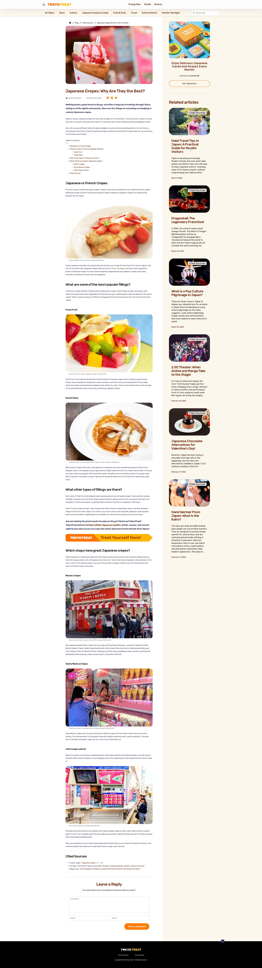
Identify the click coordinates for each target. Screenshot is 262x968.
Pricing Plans (134, 4)
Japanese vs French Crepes (80, 146)
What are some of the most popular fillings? (86, 149)
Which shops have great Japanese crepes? (86, 161)
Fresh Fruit (78, 152)
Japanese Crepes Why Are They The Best (112, 23)
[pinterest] (112, 98)
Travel (134, 13)
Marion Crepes (79, 164)
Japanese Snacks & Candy (95, 13)
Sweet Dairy (78, 155)
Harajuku (123, 294)
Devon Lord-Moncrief (74, 98)
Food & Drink (119, 13)
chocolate (111, 474)
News (62, 13)
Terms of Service (123, 955)
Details (147, 4)
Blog (76, 23)
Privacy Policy (139, 955)
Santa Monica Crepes (82, 167)
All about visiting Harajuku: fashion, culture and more (123, 866)
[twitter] (116, 98)
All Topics (49, 13)
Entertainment (149, 13)
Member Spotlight (171, 13)
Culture (73, 13)
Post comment (137, 926)
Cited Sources (87, 23)
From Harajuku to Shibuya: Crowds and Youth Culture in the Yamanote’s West (110, 869)
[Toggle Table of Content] (67, 144)
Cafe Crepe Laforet (81, 170)
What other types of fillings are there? (84, 158)
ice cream (120, 268)
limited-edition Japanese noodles (103, 525)
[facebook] (108, 98)
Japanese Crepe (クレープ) (92, 863)
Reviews (158, 4)
